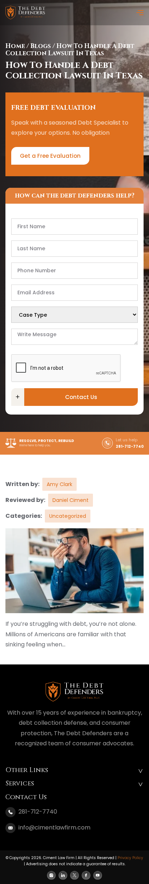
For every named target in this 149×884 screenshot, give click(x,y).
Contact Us (81, 397)
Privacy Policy (130, 858)
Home (15, 46)
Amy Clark (59, 484)
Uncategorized (67, 516)
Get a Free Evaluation (50, 156)
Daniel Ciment (70, 500)
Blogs (40, 46)
